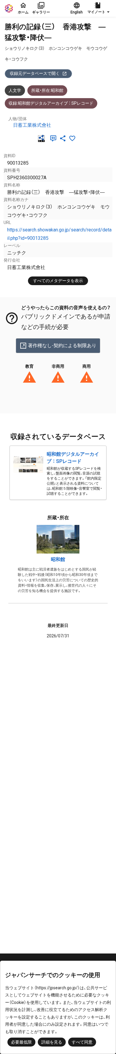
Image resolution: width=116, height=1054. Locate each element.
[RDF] (42, 138)
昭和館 (58, 559)
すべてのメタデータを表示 (58, 280)
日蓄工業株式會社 (32, 125)
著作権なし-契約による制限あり (62, 345)
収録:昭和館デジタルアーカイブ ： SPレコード (51, 103)
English (76, 12)
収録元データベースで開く (35, 73)
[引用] (54, 138)
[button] (99, 8)
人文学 (15, 90)
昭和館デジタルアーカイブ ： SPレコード (73, 457)
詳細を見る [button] (51, 1042)
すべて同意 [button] (82, 1042)
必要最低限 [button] (21, 1042)
